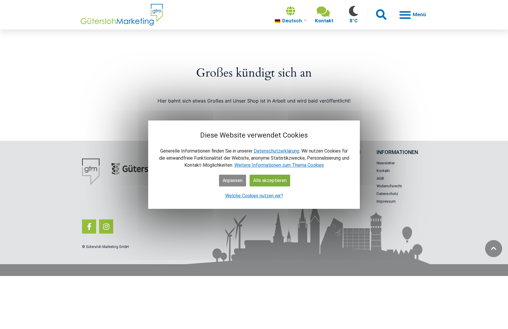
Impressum (386, 201)
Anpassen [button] (233, 180)
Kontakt (383, 170)
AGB (380, 178)
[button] (381, 15)
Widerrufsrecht (389, 186)
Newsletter (386, 163)
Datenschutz (387, 193)
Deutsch (291, 21)
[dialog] (254, 164)
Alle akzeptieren (270, 180)
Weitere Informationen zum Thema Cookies (279, 165)
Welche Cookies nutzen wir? (254, 196)
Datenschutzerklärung (276, 151)
